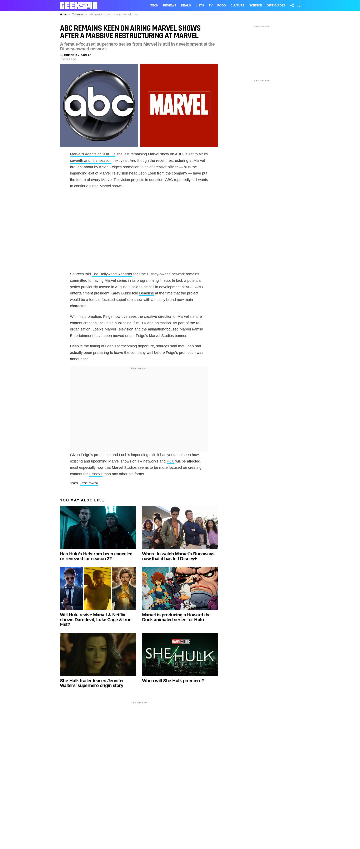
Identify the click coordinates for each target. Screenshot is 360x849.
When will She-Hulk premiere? (173, 680)
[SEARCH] (298, 5)
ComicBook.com (89, 483)
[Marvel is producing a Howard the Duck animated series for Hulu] (180, 588)
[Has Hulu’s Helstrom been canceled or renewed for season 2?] (98, 527)
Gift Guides (276, 5)
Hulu (170, 461)
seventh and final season (90, 160)
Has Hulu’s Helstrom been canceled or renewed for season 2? (96, 556)
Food (221, 5)
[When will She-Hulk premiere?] (180, 654)
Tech (154, 5)
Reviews (169, 5)
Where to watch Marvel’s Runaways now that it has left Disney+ (178, 556)
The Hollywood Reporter (112, 274)
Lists (200, 5)
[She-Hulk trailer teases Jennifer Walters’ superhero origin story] (98, 654)
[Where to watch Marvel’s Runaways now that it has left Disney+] (180, 527)
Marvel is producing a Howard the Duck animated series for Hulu (176, 617)
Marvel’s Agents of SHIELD (92, 154)
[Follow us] (292, 5)
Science (255, 5)
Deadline (146, 293)
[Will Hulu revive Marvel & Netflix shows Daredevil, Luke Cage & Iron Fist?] (98, 588)
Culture (237, 5)
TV (210, 5)
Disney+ (95, 474)
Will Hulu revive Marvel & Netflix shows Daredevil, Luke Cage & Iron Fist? (95, 619)
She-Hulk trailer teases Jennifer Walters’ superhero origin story (92, 683)
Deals (186, 5)
